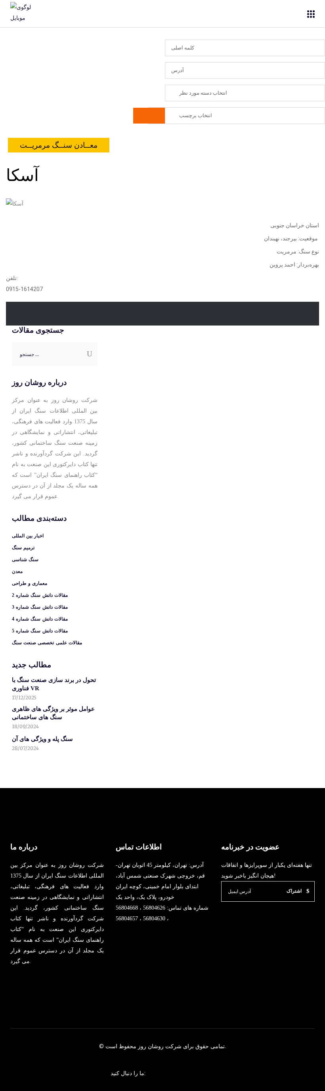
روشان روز (150, 1046)
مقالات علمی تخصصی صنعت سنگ (47, 642)
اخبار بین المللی (28, 536)
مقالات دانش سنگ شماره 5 (40, 631)
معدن (17, 571)
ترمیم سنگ (23, 547)
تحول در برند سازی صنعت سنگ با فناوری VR (54, 684)
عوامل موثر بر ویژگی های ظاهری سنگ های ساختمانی (53, 713)
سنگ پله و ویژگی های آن (42, 739)
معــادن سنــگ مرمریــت (59, 145)
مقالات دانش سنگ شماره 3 (40, 607)
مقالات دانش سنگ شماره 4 (40, 619)
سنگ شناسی (25, 559)
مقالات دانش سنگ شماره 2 (40, 595)
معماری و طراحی (29, 583)
